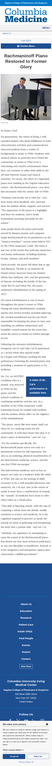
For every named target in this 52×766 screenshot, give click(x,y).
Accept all (14, 756)
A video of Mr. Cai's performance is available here (38, 386)
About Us (7, 33)
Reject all (38, 756)
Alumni (26, 652)
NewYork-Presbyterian (26, 580)
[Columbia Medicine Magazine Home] (26, 15)
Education (26, 611)
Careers (26, 659)
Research (26, 617)
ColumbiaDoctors (26, 588)
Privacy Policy (25, 762)
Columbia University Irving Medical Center (26, 571)
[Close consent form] (47, 724)
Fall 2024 (26, 41)
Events (26, 645)
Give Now (26, 666)
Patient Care (26, 624)
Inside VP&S (27, 632)
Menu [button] (46, 27)
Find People (26, 638)
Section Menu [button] (27, 46)
